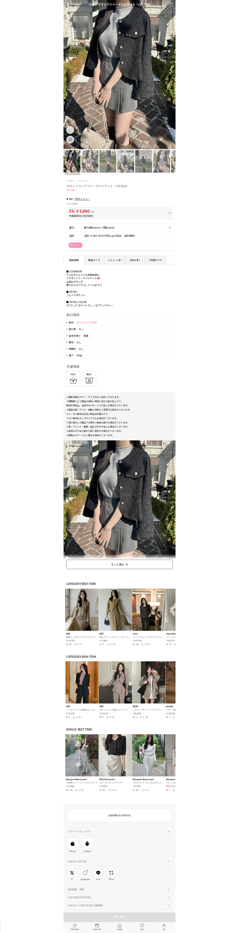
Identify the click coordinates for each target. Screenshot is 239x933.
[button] (170, 71)
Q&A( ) (135, 260)
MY (164, 929)
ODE (68, 634)
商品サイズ (94, 260)
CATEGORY (74, 929)
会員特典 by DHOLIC (119, 815)
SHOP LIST (97, 929)
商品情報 (74, 260)
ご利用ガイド (155, 260)
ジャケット (83, 181)
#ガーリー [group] (75, 245)
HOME (119, 929)
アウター (70, 181)
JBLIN (135, 706)
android (87, 851)
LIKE (142, 929)
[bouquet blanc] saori (76, 779)
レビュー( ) (114, 260)
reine (135, 634)
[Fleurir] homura (107, 779)
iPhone (72, 851)
